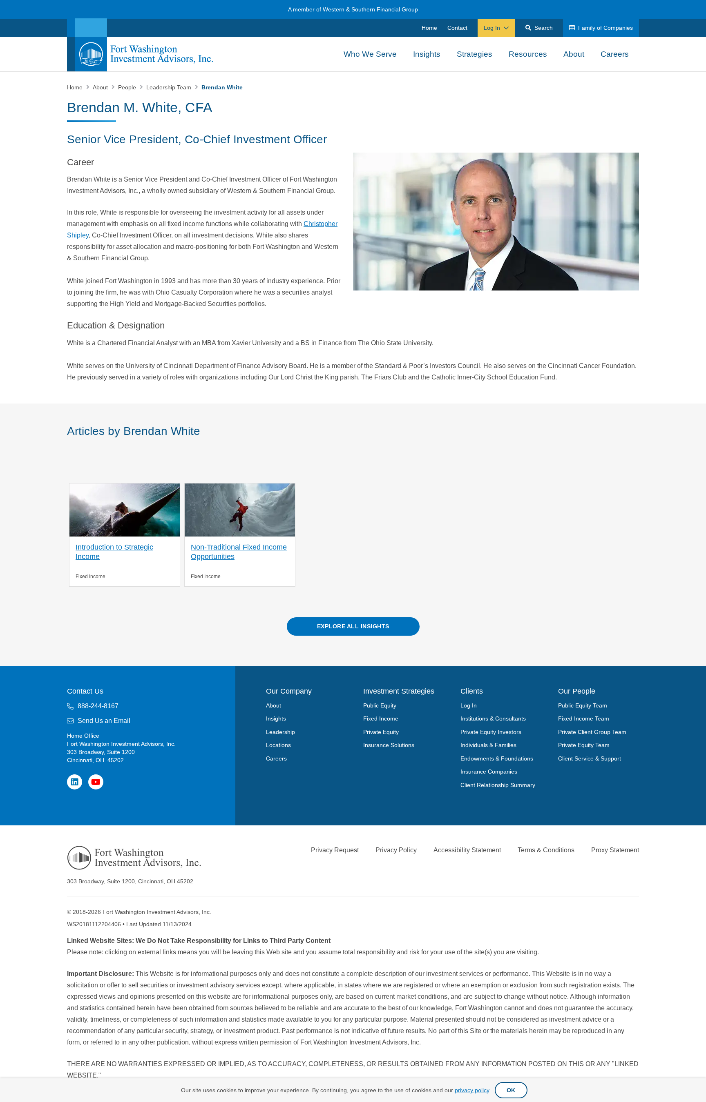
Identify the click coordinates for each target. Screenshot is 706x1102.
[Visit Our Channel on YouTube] (95, 781)
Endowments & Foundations (496, 758)
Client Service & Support (589, 758)
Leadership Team (169, 87)
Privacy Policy (396, 850)
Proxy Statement (615, 850)
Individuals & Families (488, 745)
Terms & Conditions (546, 850)
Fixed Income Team (583, 718)
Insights (276, 718)
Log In (468, 705)
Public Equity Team (582, 705)
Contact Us (85, 691)
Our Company (289, 691)
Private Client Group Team (592, 732)
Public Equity (379, 705)
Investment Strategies (398, 691)
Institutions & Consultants (493, 718)
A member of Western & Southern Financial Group (353, 9)
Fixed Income (380, 718)
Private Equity (381, 732)
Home (75, 87)
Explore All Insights (353, 626)
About (101, 87)
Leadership (280, 732)
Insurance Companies (488, 771)
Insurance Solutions (388, 745)
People (128, 87)
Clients (471, 691)
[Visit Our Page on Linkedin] (74, 781)
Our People (576, 691)
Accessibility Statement (467, 850)
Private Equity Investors (490, 732)
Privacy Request (335, 850)
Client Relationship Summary (497, 785)
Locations (278, 745)
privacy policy (472, 1090)
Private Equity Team (584, 745)
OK (511, 1090)
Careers (276, 758)
